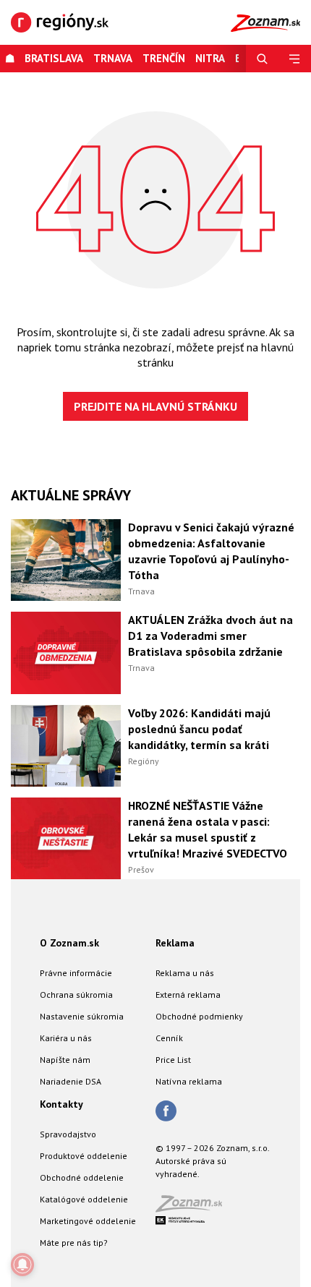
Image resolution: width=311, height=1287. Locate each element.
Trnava (112, 58)
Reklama (175, 942)
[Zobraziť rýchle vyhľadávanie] (262, 58)
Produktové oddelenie (83, 1155)
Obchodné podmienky (199, 1016)
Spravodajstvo (68, 1134)
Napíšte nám (65, 1059)
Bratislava (54, 58)
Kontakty (61, 1104)
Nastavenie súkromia (82, 1016)
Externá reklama (188, 994)
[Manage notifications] (22, 1264)
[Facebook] (166, 1112)
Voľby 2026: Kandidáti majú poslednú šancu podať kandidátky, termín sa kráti (199, 729)
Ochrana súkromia (76, 994)
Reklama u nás (185, 972)
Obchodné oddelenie (82, 1177)
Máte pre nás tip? (74, 1242)
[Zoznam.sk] (194, 1207)
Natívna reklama (189, 1081)
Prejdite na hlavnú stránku (155, 406)
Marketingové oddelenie (88, 1220)
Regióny (143, 761)
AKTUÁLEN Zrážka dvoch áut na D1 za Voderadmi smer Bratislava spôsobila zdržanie (210, 635)
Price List (173, 1059)
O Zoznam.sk (69, 942)
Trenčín (163, 58)
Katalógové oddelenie (84, 1199)
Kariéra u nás (66, 1037)
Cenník (169, 1037)
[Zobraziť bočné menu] (294, 58)
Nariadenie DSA (70, 1081)
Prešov (141, 869)
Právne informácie (76, 972)
